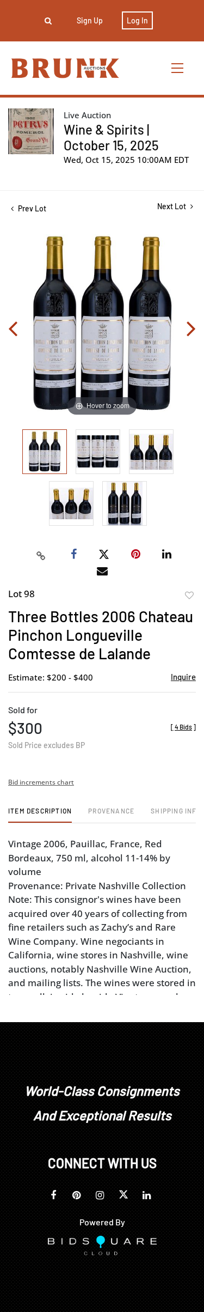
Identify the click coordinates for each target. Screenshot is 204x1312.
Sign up (90, 20)
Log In (137, 20)
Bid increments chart (41, 782)
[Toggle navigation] (178, 68)
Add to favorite (189, 596)
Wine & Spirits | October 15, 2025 (111, 137)
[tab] (40, 815)
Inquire (183, 677)
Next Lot (172, 206)
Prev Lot (31, 208)
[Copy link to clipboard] (40, 554)
